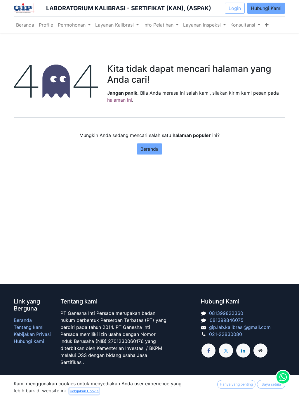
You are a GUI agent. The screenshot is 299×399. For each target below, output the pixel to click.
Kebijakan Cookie (84, 391)
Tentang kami (29, 327)
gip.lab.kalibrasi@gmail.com (240, 327)
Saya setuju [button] (271, 384)
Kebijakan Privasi (32, 334)
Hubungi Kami (266, 8)
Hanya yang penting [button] (236, 384)
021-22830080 (225, 334)
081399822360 (226, 313)
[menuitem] (25, 25)
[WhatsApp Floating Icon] (283, 377)
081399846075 (225, 320)
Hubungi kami (29, 341)
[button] (267, 25)
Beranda (149, 149)
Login (235, 8)
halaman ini (119, 100)
